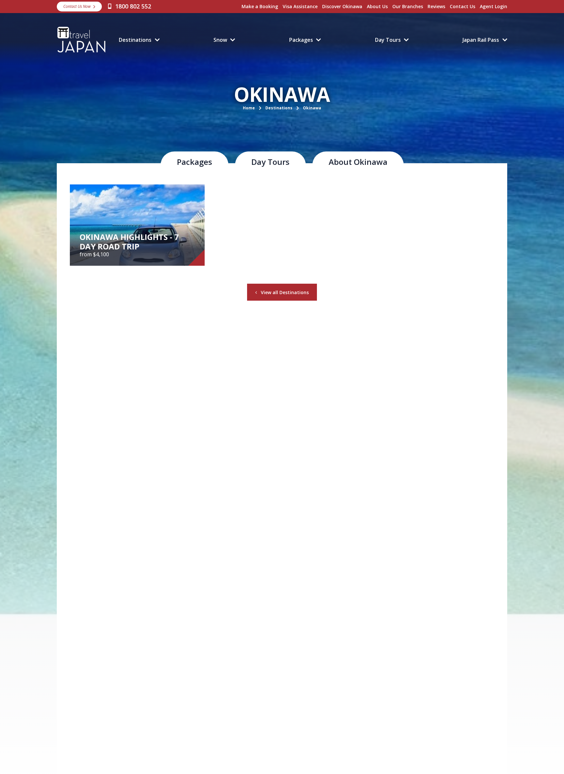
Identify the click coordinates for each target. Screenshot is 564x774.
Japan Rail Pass (480, 39)
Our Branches (407, 6)
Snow (220, 39)
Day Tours (388, 39)
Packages (301, 39)
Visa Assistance (300, 6)
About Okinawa (358, 161)
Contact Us (462, 6)
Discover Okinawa (342, 6)
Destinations (135, 39)
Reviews (436, 6)
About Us (377, 6)
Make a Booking (260, 6)
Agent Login (493, 6)
